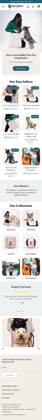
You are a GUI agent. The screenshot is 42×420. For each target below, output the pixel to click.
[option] (21, 44)
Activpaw (31, 229)
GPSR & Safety (6, 412)
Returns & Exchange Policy (10, 407)
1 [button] (18, 311)
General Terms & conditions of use (13, 409)
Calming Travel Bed (31, 105)
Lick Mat (11, 253)
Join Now (10, 375)
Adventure (11, 229)
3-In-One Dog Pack (11, 105)
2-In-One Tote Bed (11, 134)
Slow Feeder (31, 253)
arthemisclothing (19, 415)
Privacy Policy (30, 409)
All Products (31, 278)
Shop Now (21, 68)
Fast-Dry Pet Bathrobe (11, 168)
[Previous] (3, 349)
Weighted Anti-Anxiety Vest (31, 135)
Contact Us (5, 404)
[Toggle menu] (3, 7)
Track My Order (16, 404)
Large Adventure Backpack (31, 168)
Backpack (11, 278)
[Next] (39, 349)
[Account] (33, 6)
